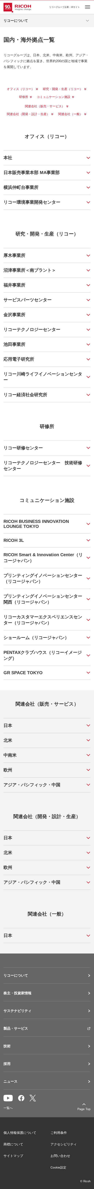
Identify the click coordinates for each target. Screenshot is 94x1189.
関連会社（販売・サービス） (45, 106)
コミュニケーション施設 (53, 97)
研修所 (23, 97)
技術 (6, 1046)
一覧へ (8, 1108)
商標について (13, 1144)
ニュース (10, 1081)
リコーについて (15, 975)
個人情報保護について (19, 1132)
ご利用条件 (58, 1132)
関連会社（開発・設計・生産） (28, 114)
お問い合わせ (60, 1156)
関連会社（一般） (70, 114)
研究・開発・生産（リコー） (63, 89)
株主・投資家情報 (17, 993)
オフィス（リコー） (20, 89)
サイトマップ (13, 1156)
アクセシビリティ (63, 1144)
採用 (6, 1064)
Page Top (84, 1109)
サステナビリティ (17, 1011)
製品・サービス (15, 1028)
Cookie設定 (58, 1167)
